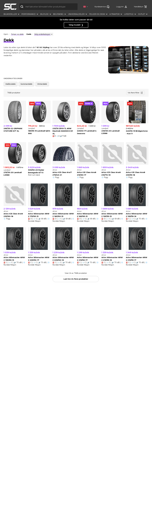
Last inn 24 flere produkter (76, 279)
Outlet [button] (141, 14)
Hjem (6, 34)
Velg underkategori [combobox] (42, 34)
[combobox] (48, 6)
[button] (86, 6)
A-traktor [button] (114, 14)
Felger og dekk (17, 34)
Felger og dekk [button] (97, 14)
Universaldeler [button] (76, 14)
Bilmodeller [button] (10, 14)
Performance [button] (28, 14)
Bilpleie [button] (44, 14)
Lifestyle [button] (128, 14)
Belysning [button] (58, 14)
